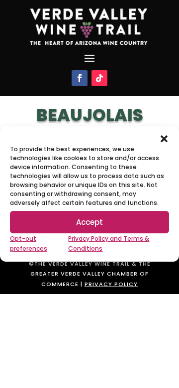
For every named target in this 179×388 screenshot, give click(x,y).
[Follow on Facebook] (80, 78)
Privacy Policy (111, 284)
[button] (164, 139)
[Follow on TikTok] (99, 78)
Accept (89, 222)
